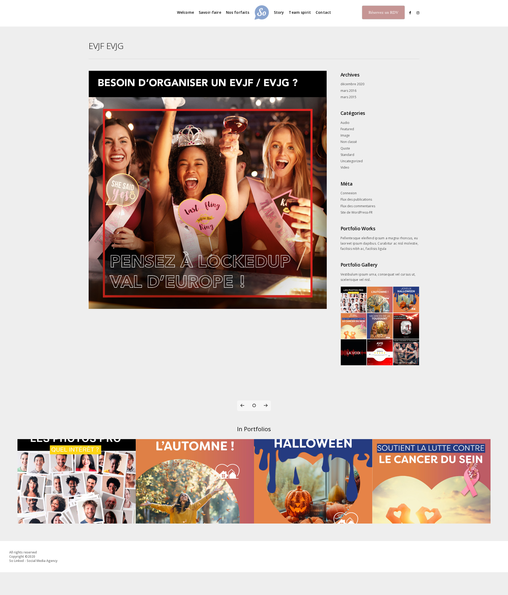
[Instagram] (416, 13)
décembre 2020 (352, 84)
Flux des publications (356, 199)
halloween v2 (313, 518)
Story (279, 12)
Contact (323, 12)
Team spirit (300, 12)
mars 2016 (348, 90)
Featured (347, 129)
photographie (77, 518)
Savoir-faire (210, 12)
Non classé (349, 141)
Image (345, 135)
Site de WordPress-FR (357, 212)
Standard (347, 154)
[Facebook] (408, 13)
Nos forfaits (238, 12)
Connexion (349, 193)
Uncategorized (352, 161)
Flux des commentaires (358, 206)
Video (345, 167)
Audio (345, 122)
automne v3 (195, 518)
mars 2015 (348, 97)
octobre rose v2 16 (431, 518)
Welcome (185, 12)
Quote (345, 148)
